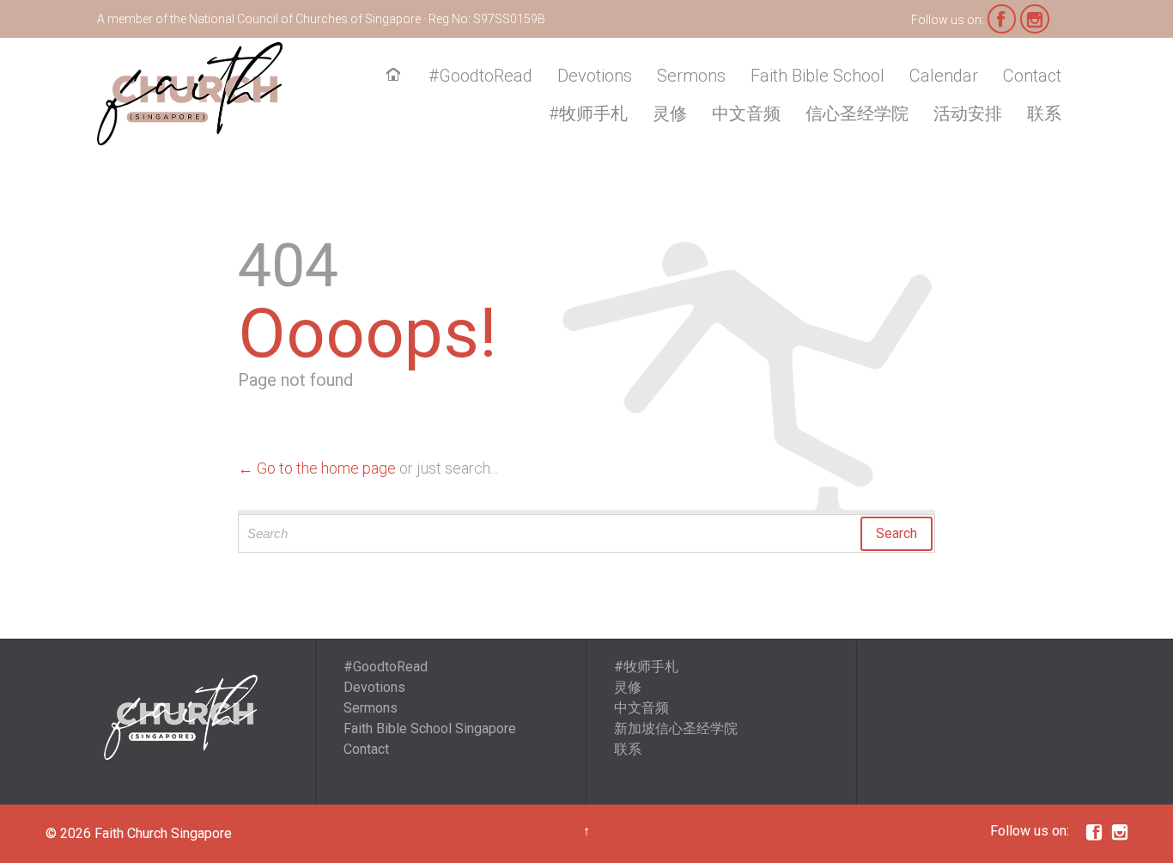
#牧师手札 (646, 666)
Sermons (370, 708)
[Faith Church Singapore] (190, 94)
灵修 (627, 687)
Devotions (374, 687)
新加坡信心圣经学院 (676, 728)
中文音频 (641, 708)
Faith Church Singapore (163, 833)
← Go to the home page (317, 468)
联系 (627, 749)
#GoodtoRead (385, 666)
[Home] (397, 76)
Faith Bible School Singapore (429, 728)
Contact (366, 749)
